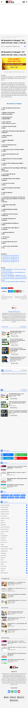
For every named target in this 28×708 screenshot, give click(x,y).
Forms (14, 533)
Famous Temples (14, 531)
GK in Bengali (7, 36)
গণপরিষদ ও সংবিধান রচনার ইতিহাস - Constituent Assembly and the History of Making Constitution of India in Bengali (14, 278)
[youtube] (19, 691)
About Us (13, 697)
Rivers (14, 564)
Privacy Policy (14, 700)
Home (2, 36)
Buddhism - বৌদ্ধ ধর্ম (14, 513)
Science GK (14, 566)
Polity (18, 497)
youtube (22, 458)
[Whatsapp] (15, 291)
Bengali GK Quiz (14, 509)
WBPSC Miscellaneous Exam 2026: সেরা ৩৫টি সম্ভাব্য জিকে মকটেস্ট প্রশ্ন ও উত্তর (16, 618)
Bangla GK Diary (13, 312)
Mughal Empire (14, 551)
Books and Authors (14, 511)
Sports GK (14, 568)
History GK (14, 540)
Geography (17, 495)
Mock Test (4, 497)
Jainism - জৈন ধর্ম (14, 542)
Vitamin (14, 570)
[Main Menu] (1, 1)
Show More (24, 389)
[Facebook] (9, 291)
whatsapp (21, 454)
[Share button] (23, 291)
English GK (14, 524)
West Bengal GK (14, 572)
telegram (8, 458)
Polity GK (14, 557)
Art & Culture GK (14, 507)
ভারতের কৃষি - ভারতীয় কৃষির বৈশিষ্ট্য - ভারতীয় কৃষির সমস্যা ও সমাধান (14, 275)
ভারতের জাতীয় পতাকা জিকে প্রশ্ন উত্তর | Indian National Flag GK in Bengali (17, 332)
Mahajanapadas (14, 546)
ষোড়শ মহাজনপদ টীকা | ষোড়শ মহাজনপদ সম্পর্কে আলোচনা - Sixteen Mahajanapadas (15, 485)
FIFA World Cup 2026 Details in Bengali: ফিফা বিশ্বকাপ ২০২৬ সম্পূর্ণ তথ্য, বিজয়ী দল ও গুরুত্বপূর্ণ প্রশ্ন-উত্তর (18, 349)
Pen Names (14, 555)
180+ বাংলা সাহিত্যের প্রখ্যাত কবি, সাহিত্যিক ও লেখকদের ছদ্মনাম (14, 281)
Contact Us (21, 697)
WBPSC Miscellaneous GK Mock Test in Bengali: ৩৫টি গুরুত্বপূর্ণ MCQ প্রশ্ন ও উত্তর (16, 612)
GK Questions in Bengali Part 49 (11, 255)
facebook (8, 454)
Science (23, 497)
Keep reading (15, 336)
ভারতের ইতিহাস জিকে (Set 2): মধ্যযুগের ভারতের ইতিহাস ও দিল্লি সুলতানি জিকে (17, 624)
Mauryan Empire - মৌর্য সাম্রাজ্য (14, 548)
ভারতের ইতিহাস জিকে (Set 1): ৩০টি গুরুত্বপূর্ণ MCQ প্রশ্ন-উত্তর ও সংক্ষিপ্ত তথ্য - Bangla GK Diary (16, 583)
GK (6, 288)
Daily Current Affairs (14, 518)
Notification (11, 497)
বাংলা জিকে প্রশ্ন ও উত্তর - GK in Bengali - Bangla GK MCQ (16, 473)
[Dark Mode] (26, 2)
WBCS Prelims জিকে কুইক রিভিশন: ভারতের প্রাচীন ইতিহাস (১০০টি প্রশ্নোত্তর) (17, 595)
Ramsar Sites (14, 561)
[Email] (20, 291)
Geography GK (14, 535)
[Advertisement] (14, 19)
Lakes (14, 544)
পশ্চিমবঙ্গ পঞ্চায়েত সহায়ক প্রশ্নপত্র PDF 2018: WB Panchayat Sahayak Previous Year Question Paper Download (18, 358)
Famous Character (14, 529)
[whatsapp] (12, 691)
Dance (14, 520)
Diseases (14, 522)
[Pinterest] (17, 291)
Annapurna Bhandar (14, 505)
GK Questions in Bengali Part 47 (11, 258)
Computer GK (14, 516)
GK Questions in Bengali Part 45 (11, 261)
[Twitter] (12, 291)
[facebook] (9, 691)
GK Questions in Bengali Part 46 (11, 260)
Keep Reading (14, 398)
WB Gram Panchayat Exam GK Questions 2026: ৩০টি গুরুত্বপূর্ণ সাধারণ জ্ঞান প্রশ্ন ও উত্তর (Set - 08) (17, 340)
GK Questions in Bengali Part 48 (11, 257)
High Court (14, 537)
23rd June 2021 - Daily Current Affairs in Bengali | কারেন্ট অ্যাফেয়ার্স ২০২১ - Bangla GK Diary (17, 467)
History (23, 495)
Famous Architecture (14, 527)
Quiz (14, 559)
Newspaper (14, 553)
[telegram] (15, 691)
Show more (23, 326)
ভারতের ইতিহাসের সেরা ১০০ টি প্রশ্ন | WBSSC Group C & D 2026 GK (17, 589)
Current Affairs (5, 495)
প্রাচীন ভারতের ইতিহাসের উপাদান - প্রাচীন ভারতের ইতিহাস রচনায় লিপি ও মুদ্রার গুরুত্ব (17, 479)
